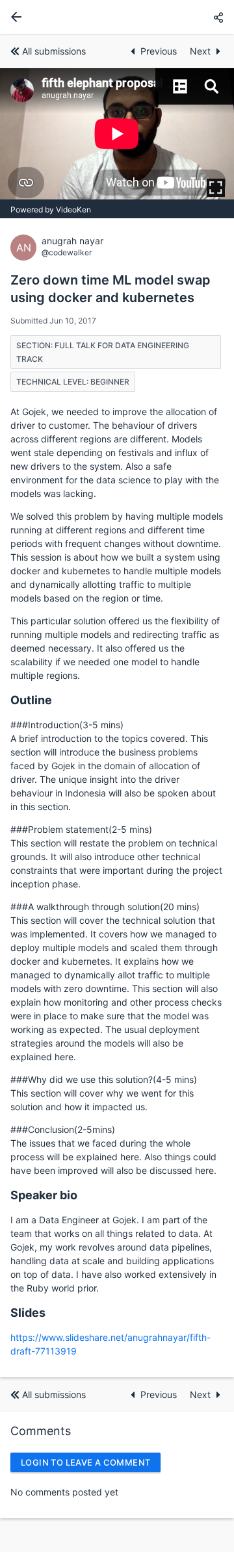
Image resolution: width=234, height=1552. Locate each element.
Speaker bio (43, 1195)
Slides (28, 1312)
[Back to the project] (13, 17)
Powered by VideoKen (50, 209)
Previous (159, 51)
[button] (218, 17)
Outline (31, 700)
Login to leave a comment (85, 1462)
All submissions (54, 51)
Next (200, 51)
